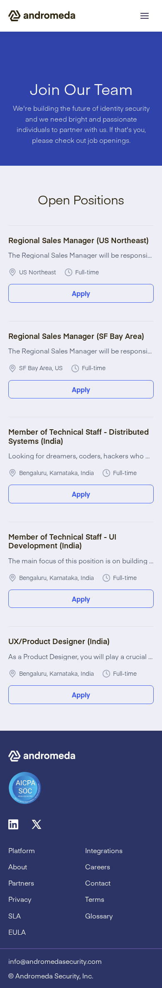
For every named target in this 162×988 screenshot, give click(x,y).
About (17, 867)
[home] (41, 15)
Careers (97, 867)
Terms (94, 899)
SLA (14, 916)
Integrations (104, 850)
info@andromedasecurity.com (55, 961)
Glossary (99, 916)
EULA (17, 932)
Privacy (20, 899)
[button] (144, 16)
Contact (97, 883)
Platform (21, 850)
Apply (81, 293)
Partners (21, 883)
